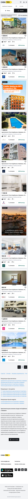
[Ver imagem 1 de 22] (12, 64)
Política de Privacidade (10, 486)
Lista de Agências (5, 461)
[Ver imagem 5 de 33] (15, 127)
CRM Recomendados (6, 464)
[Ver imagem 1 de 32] (12, 347)
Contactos (17, 461)
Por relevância (23, 15)
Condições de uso (19, 486)
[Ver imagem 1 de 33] (12, 127)
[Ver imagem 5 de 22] (15, 64)
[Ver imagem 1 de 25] (12, 316)
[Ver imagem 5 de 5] (15, 190)
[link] (21, 45)
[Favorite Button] (25, 36)
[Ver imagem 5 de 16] (15, 253)
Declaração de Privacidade (9, 490)
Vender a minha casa (20, 464)
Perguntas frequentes (20, 490)
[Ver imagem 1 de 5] (12, 190)
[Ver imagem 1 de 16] (12, 253)
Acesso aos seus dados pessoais (14, 488)
